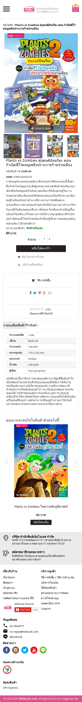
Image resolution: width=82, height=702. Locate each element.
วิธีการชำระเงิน (65, 577)
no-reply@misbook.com (24, 631)
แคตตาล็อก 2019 (50, 603)
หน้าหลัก (8, 25)
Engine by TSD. (71, 698)
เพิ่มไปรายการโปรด (32, 257)
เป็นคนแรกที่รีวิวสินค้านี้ (41, 313)
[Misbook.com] (41, 9)
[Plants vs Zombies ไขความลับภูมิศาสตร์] (41, 460)
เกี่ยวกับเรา (9, 577)
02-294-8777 (17, 626)
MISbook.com (28, 698)
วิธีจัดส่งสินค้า (49, 588)
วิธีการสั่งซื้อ (44, 280)
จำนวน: (32, 239)
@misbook (16, 637)
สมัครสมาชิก (10, 593)
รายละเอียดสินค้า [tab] (14, 325)
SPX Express (10, 687)
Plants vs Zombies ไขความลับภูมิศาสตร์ (41, 506)
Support (46, 608)
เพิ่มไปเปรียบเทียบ (32, 264)
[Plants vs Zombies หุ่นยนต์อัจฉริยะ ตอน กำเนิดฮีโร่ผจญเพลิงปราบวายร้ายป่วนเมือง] (12, 146)
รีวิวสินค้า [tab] (31, 325)
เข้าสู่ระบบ (9, 588)
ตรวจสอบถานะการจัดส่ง (54, 593)
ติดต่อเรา (8, 582)
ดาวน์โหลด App (50, 598)
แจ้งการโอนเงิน (49, 582)
